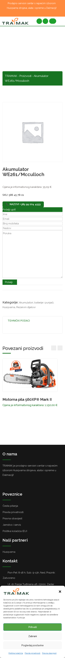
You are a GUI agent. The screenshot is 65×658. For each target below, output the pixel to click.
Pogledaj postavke (32, 645)
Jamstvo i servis (12, 524)
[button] (60, 591)
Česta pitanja (10, 505)
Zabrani (32, 636)
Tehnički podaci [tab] (19, 320)
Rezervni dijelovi (26, 307)
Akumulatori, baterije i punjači (36, 302)
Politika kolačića (15, 653)
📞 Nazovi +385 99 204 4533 (23, 204)
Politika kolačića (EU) (15, 531)
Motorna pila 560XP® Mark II (27, 399)
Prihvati (32, 627)
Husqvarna (8, 307)
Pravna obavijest (49, 653)
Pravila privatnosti (32, 653)
